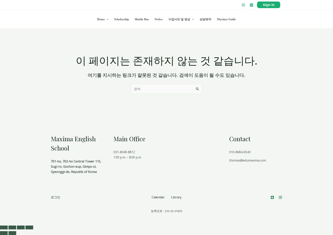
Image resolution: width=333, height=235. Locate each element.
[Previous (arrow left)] (4, 233)
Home (101, 19)
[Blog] (251, 5)
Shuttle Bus (142, 19)
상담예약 (205, 19)
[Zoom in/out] (29, 227)
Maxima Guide (226, 19)
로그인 (55, 197)
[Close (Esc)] (4, 227)
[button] (106, 19)
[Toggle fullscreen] (21, 227)
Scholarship (121, 19)
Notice (159, 19)
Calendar (158, 197)
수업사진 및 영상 (179, 19)
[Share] (12, 227)
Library (176, 197)
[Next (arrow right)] (12, 233)
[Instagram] (243, 5)
